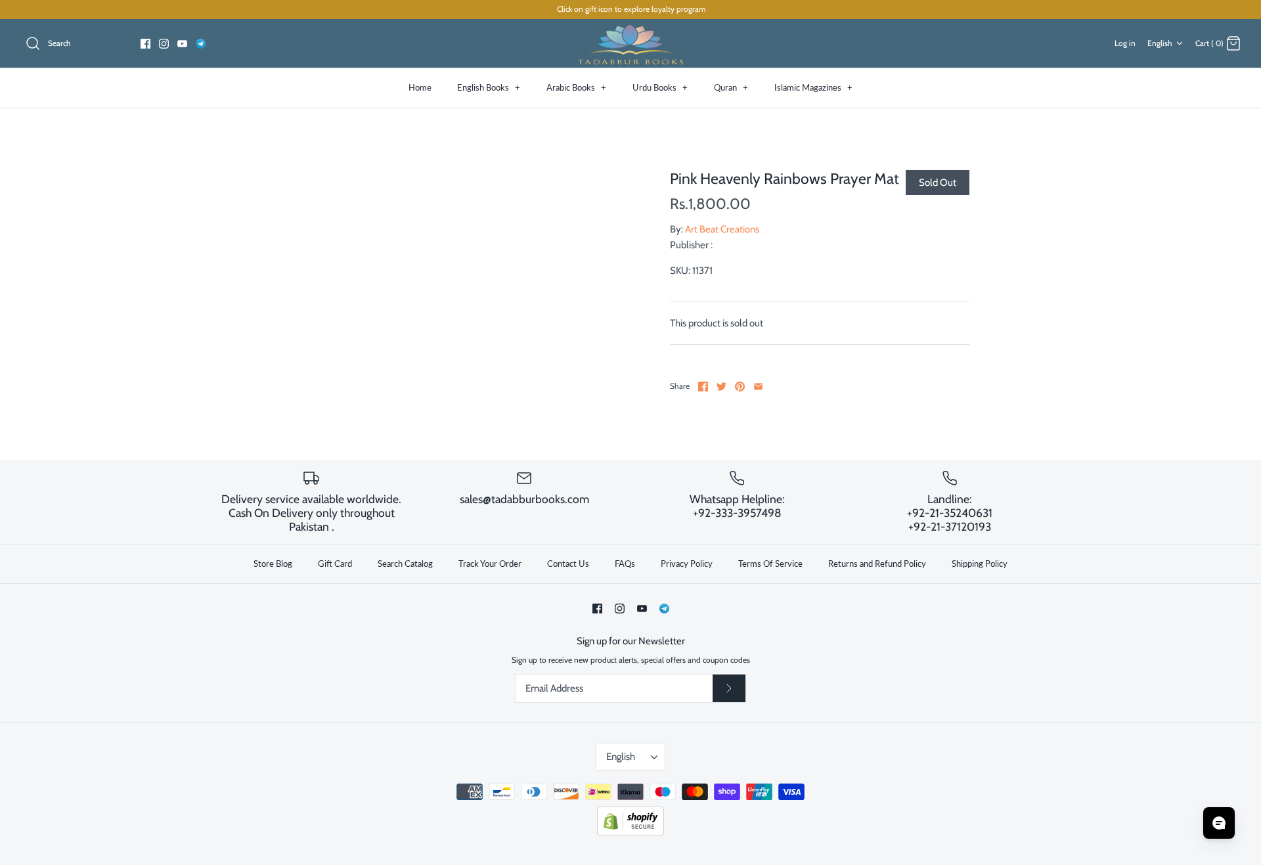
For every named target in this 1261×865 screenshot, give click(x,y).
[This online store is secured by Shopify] (630, 832)
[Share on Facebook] (703, 386)
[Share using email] (758, 386)
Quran (731, 87)
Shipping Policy (979, 563)
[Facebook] (145, 44)
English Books (488, 87)
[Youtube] (182, 44)
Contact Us (568, 563)
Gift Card (335, 563)
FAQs (625, 563)
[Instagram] (164, 44)
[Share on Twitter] (721, 386)
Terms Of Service (770, 563)
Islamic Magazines (813, 87)
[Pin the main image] (740, 386)
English (1159, 43)
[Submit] (729, 688)
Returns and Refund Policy (877, 563)
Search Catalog (405, 563)
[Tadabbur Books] (630, 43)
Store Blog (273, 563)
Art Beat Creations (722, 229)
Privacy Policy (687, 563)
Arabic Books (576, 87)
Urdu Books (660, 87)
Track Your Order (489, 563)
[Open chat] (1219, 823)
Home (420, 87)
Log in (1125, 43)
